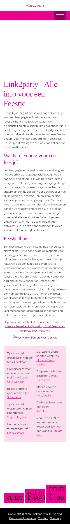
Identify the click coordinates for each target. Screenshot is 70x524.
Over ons (30, 518)
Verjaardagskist (17, 417)
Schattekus (14, 397)
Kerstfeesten (44, 395)
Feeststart (20, 362)
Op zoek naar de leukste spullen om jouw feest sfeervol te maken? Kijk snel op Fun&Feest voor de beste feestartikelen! (35, 326)
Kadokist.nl (43, 411)
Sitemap (55, 518)
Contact (43, 518)
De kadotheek (16, 432)
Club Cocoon (16, 381)
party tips (30, 183)
